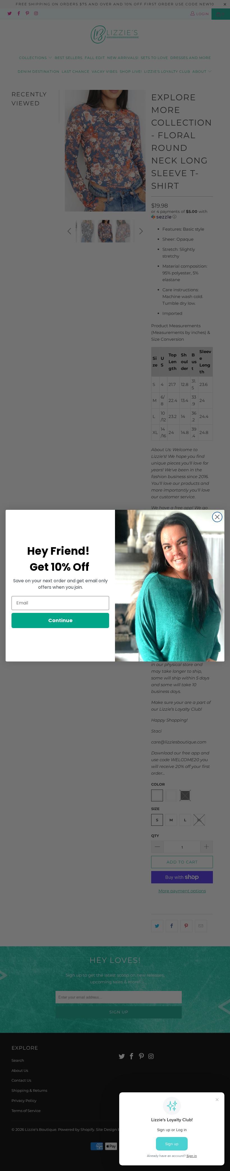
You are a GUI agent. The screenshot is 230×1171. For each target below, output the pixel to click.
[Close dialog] (217, 517)
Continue (60, 620)
